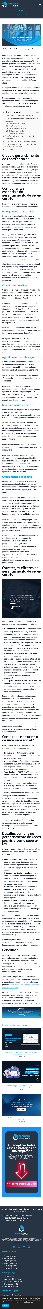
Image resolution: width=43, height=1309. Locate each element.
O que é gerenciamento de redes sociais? (19, 115)
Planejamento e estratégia (16, 123)
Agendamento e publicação (17, 128)
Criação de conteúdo (15, 126)
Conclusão (9, 149)
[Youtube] (24, 1247)
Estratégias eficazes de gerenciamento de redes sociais (20, 137)
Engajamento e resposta (16, 133)
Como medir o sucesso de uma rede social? (20, 141)
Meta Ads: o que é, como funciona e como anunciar (21, 1118)
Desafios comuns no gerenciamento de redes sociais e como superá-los (21, 145)
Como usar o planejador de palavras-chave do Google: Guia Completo (21, 1053)
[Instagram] (19, 1247)
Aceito (5, 1305)
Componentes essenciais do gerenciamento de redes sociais (21, 119)
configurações (28, 1302)
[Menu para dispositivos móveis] (40, 4)
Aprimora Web (8, 49)
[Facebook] (14, 1247)
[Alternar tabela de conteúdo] (36, 112)
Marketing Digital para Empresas (22, 15)
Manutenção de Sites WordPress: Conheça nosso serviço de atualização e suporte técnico (22, 1086)
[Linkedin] (29, 1247)
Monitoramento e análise (16, 131)
